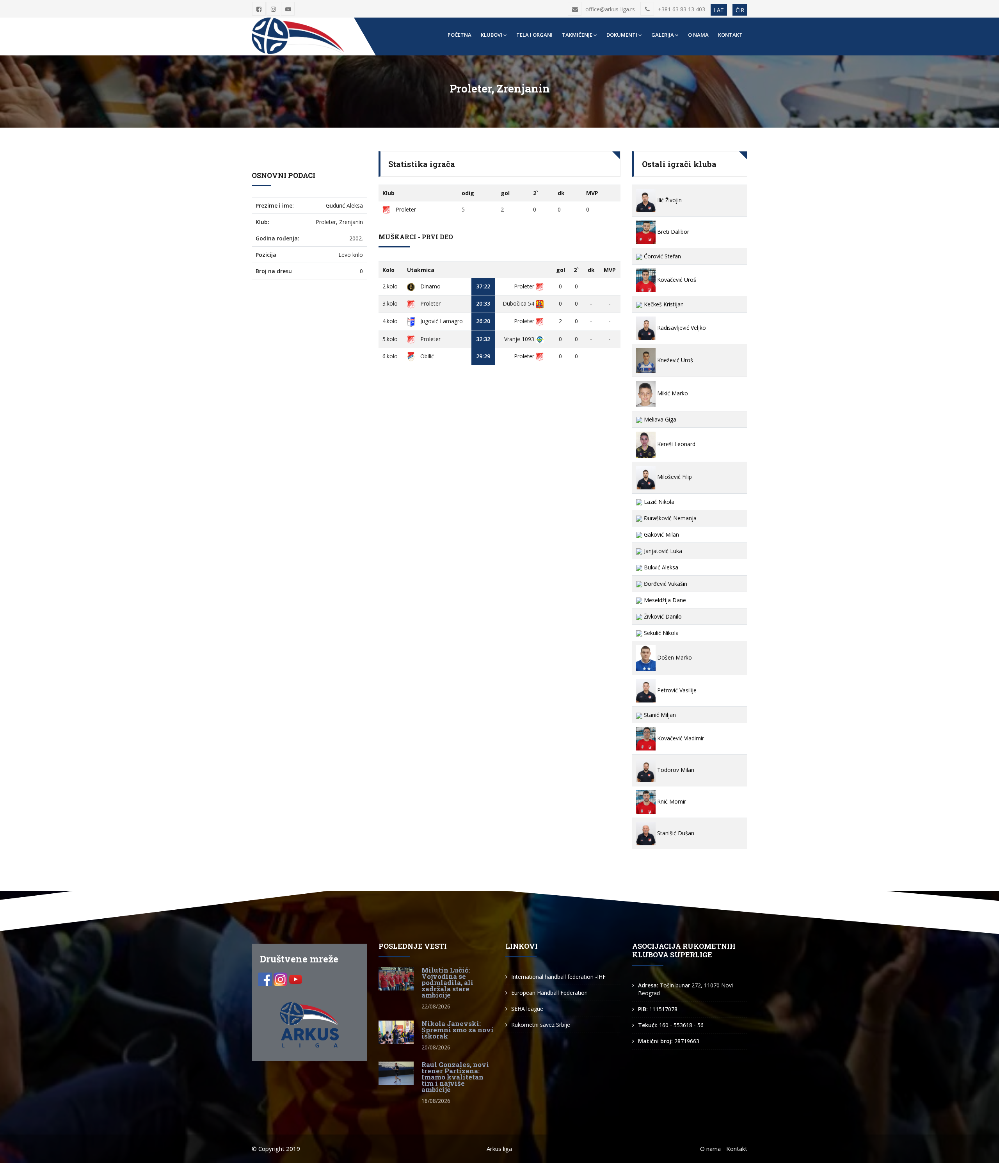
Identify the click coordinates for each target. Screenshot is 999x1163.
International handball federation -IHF (558, 976)
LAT (719, 10)
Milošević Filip (674, 476)
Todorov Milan (675, 770)
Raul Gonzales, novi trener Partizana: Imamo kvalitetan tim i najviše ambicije (455, 1077)
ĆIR (740, 10)
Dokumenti (621, 34)
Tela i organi (534, 34)
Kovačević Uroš (676, 279)
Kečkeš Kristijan (663, 304)
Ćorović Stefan (661, 256)
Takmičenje (577, 34)
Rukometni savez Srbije (540, 1024)
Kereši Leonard (675, 444)
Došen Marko (674, 657)
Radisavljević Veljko (681, 327)
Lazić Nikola (658, 501)
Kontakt (730, 34)
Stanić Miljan (659, 714)
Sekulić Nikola (660, 633)
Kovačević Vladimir (680, 738)
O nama (698, 34)
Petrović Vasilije (676, 690)
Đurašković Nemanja (669, 518)
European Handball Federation (549, 992)
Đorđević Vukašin (664, 583)
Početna (459, 34)
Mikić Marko (672, 393)
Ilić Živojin (669, 200)
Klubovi (491, 34)
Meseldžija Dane (664, 600)
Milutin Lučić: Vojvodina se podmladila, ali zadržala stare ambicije (447, 982)
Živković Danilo (662, 616)
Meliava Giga (659, 419)
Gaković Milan (660, 534)
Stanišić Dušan (675, 833)
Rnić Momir (671, 801)
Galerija (662, 34)
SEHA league (527, 1008)
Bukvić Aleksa (660, 567)
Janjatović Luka (662, 551)
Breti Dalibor (672, 231)
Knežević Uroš (674, 360)
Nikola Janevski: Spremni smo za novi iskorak (457, 1029)
